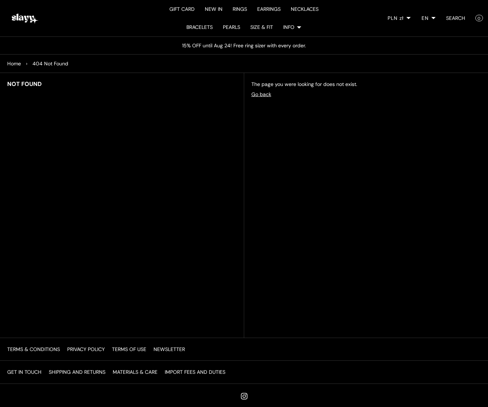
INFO (288, 27)
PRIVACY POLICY (86, 349)
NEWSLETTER (169, 349)
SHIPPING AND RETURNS (77, 372)
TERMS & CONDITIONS (33, 349)
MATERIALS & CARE (135, 372)
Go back (261, 94)
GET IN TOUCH (24, 372)
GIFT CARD (182, 9)
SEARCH (455, 18)
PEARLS (231, 27)
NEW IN (214, 9)
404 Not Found (50, 63)
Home (14, 63)
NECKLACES (305, 9)
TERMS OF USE (129, 349)
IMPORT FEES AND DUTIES (195, 372)
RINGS (240, 9)
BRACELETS (199, 27)
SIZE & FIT (261, 27)
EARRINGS (269, 9)
